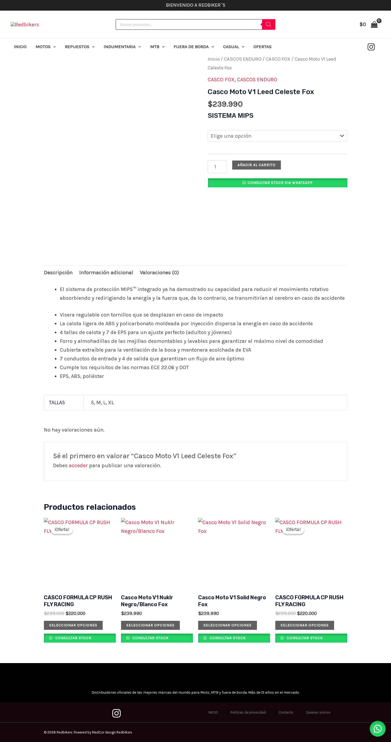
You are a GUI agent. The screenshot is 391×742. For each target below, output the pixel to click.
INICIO (20, 46)
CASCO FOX (278, 59)
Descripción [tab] (58, 272)
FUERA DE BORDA (191, 46)
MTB (154, 46)
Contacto (285, 712)
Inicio (214, 59)
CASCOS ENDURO (242, 59)
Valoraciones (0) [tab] (159, 272)
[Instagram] (371, 47)
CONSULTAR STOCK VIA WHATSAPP (280, 182)
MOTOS (43, 46)
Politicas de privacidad (248, 712)
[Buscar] (268, 24)
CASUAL (231, 46)
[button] (53, 46)
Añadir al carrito (257, 165)
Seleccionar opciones (73, 625)
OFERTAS (262, 46)
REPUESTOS (77, 46)
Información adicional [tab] (106, 272)
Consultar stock (72, 638)
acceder (78, 465)
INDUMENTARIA (120, 46)
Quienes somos (318, 712)
